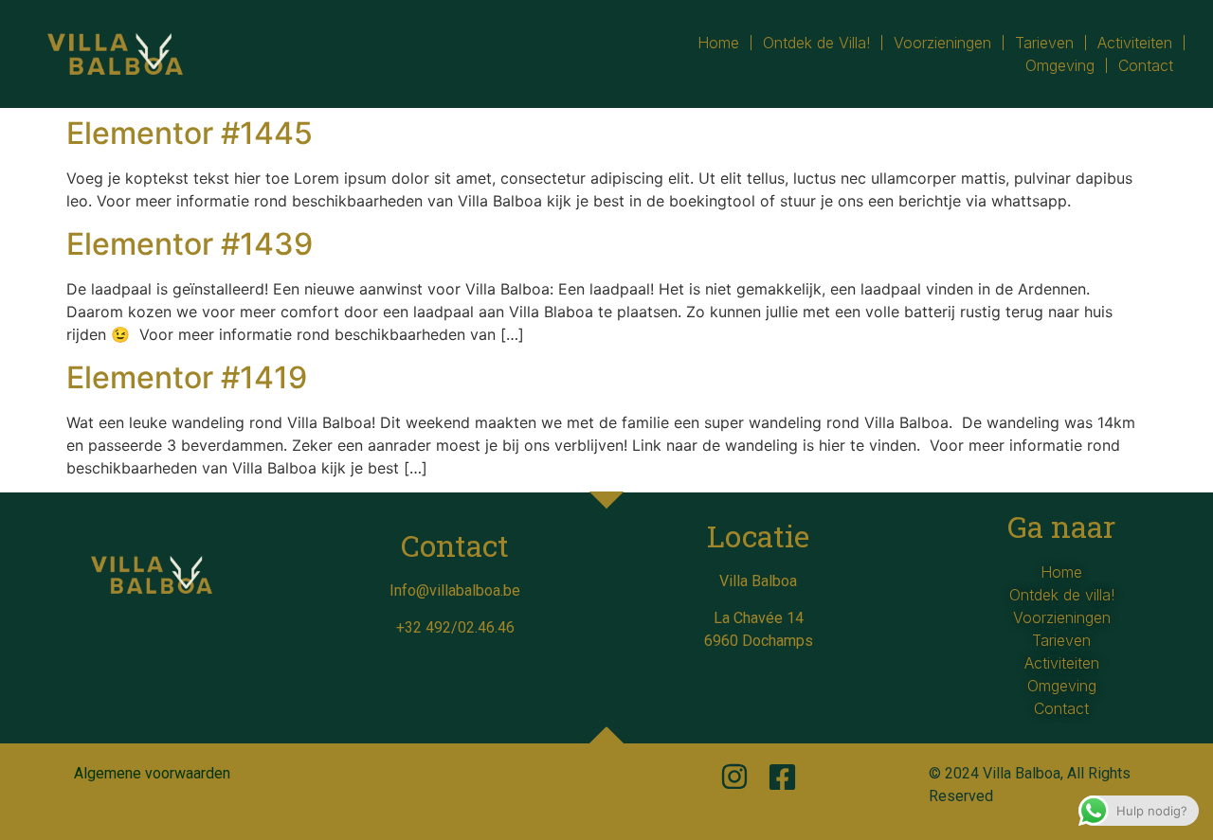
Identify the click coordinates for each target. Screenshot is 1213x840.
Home (718, 42)
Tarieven (1044, 42)
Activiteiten (1134, 42)
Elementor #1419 (186, 377)
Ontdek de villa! (1061, 594)
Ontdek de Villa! (816, 42)
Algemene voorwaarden (152, 773)
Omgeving (1060, 65)
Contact (1145, 65)
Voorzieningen (942, 42)
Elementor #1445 (189, 133)
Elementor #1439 (189, 243)
